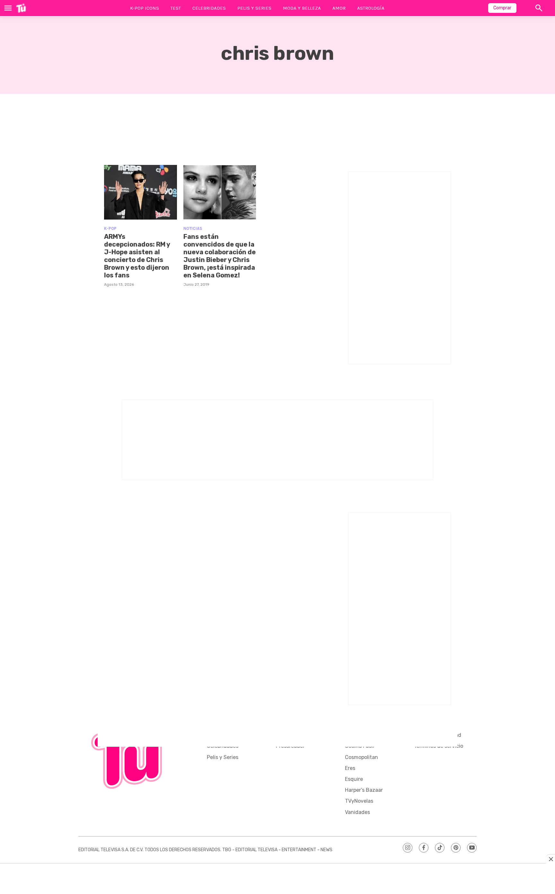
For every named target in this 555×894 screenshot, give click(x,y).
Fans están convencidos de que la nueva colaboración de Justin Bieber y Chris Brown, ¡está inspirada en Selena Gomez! (219, 256)
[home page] (21, 8)
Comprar (502, 8)
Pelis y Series (254, 8)
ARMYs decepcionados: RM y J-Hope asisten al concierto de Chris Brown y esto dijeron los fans (137, 256)
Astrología (370, 8)
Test (176, 8)
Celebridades (209, 8)
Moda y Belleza (302, 8)
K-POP (110, 228)
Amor (339, 8)
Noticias (192, 228)
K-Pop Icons (144, 8)
